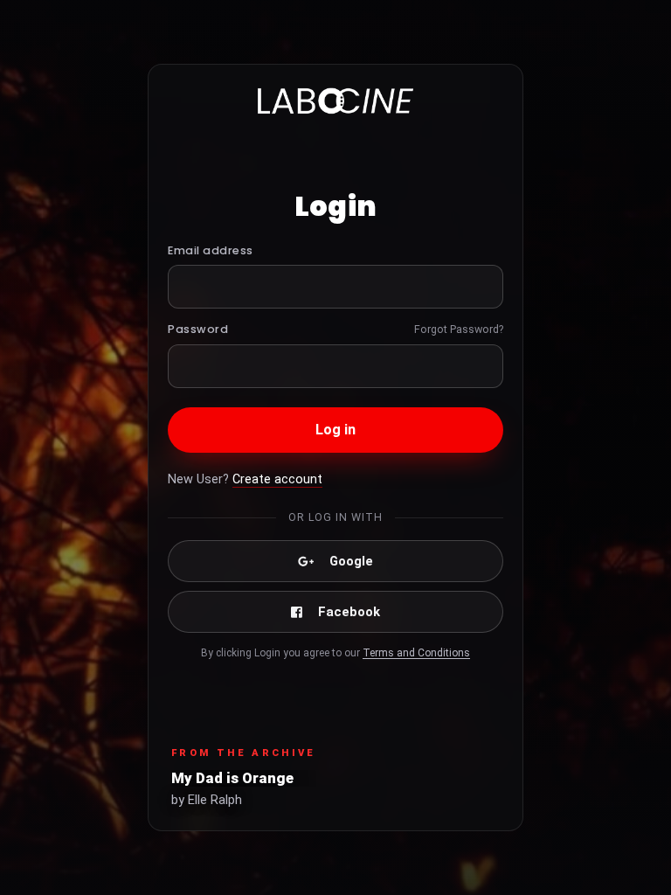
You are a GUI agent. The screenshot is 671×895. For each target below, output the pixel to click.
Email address (210, 250)
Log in (335, 429)
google (351, 561)
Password (198, 329)
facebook (349, 612)
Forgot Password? (458, 329)
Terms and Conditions (416, 653)
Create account (277, 479)
